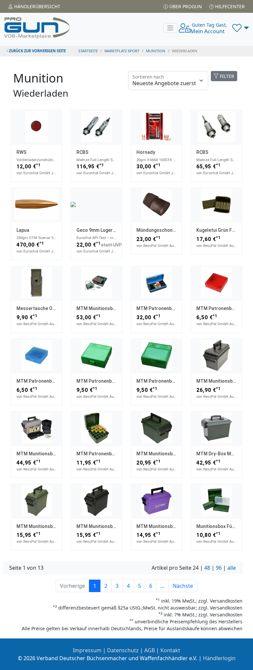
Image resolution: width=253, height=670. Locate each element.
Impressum (87, 650)
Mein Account (208, 28)
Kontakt (170, 650)
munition (155, 50)
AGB (149, 650)
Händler (36, 6)
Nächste (183, 585)
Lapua (22, 230)
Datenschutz (123, 650)
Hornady (145, 152)
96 (219, 567)
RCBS (82, 152)
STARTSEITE (88, 50)
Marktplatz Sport (121, 50)
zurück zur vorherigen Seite (37, 50)
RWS (21, 152)
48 (207, 567)
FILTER (226, 76)
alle (231, 567)
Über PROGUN (185, 6)
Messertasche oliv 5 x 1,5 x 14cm (52, 308)
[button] (240, 28)
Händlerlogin (219, 658)
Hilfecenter (229, 6)
